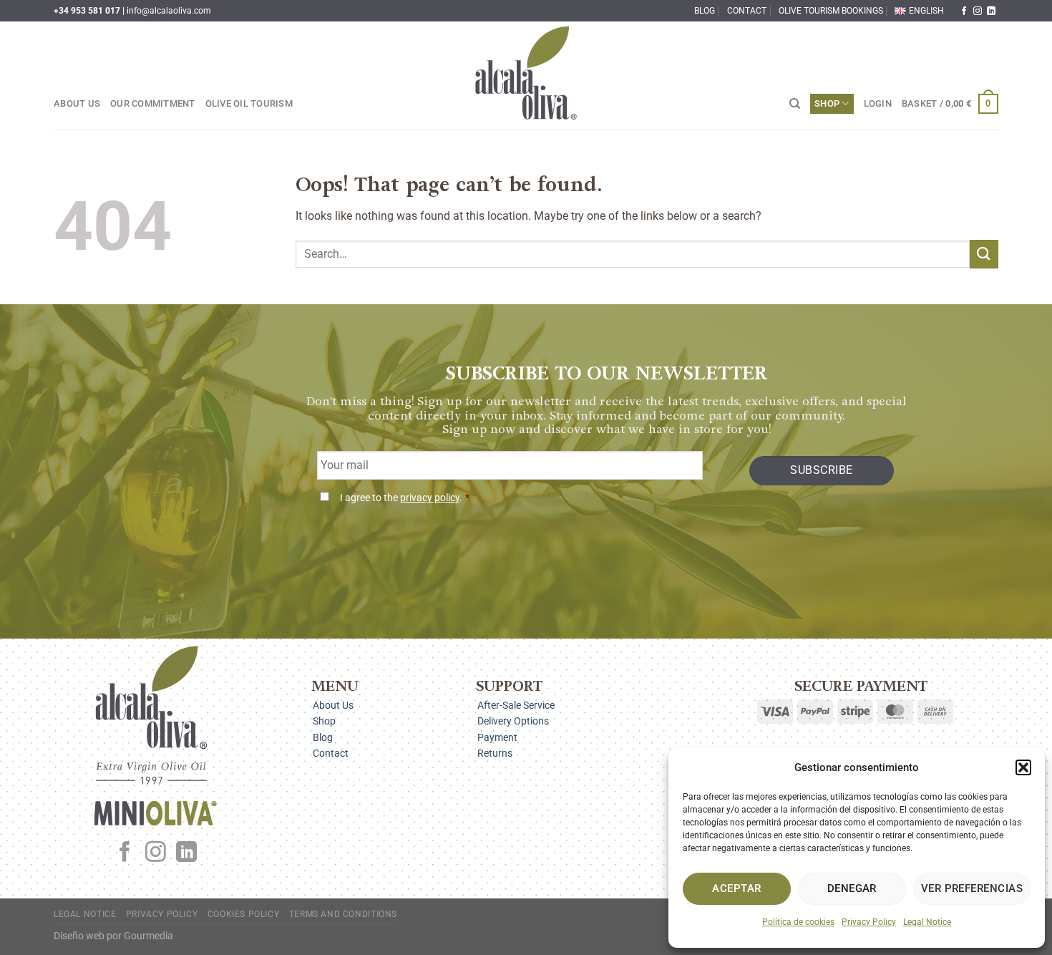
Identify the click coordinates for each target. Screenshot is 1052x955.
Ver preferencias (972, 888)
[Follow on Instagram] (977, 11)
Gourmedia (148, 936)
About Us (77, 103)
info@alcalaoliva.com (169, 11)
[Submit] (984, 254)
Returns (494, 753)
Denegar (852, 888)
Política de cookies (798, 922)
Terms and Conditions (343, 914)
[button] (1023, 767)
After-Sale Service (516, 705)
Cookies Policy (244, 914)
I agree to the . (404, 498)
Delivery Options (513, 721)
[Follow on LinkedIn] (991, 11)
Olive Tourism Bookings (831, 11)
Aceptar (736, 888)
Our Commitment (152, 103)
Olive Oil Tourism (249, 103)
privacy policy (429, 498)
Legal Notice (927, 922)
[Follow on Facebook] (964, 11)
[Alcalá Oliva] (526, 75)
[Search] (794, 103)
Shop (826, 103)
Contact (746, 11)
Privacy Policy (869, 922)
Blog (704, 11)
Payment (497, 737)
